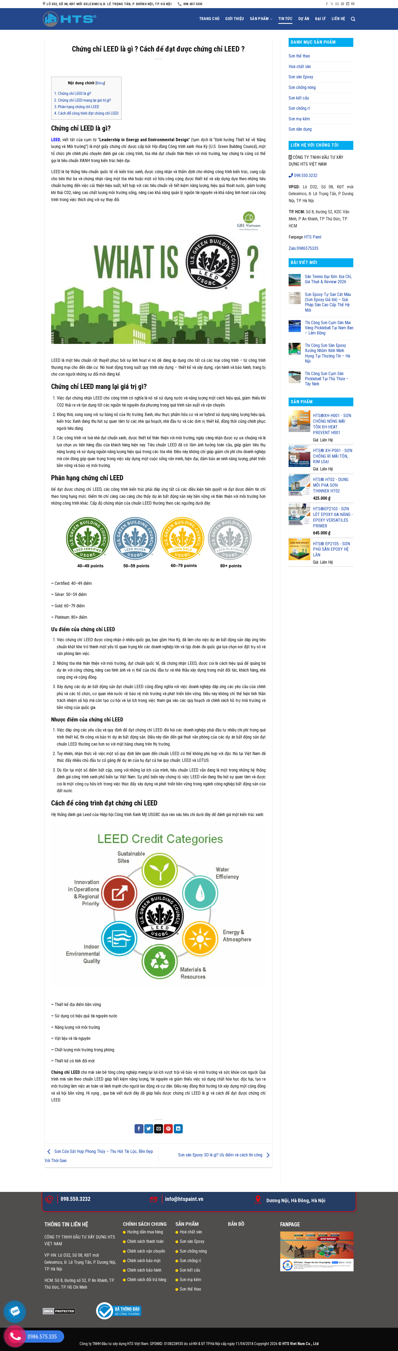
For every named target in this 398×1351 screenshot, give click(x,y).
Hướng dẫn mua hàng (145, 1231)
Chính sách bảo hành (144, 1270)
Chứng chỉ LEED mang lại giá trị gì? (82, 100)
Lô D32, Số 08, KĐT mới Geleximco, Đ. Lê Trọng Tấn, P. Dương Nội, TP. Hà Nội (80, 1262)
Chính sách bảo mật (144, 1260)
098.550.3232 (305, 175)
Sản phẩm (259, 19)
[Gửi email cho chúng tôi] (337, 4)
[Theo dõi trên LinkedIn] (347, 4)
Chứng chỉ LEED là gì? (72, 93)
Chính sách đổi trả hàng (147, 1279)
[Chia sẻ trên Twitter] (148, 1128)
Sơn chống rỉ (299, 108)
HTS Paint (312, 237)
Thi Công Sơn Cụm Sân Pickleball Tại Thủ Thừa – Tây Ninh (326, 378)
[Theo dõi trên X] (332, 4)
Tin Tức (285, 19)
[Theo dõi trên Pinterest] (342, 4)
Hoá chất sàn (300, 66)
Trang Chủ (209, 19)
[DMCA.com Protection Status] (59, 1310)
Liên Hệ (338, 19)
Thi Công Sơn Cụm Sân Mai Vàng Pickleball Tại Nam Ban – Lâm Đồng (329, 328)
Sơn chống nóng (302, 87)
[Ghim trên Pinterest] (168, 1128)
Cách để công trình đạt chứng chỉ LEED (86, 113)
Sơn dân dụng (300, 129)
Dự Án (303, 19)
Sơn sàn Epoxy (301, 76)
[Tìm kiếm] (353, 19)
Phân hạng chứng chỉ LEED (76, 106)
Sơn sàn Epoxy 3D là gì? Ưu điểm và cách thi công (220, 1155)
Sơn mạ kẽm (299, 118)
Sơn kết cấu (299, 98)
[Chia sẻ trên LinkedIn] (178, 1128)
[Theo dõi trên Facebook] (326, 4)
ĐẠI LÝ (320, 19)
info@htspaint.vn (184, 1199)
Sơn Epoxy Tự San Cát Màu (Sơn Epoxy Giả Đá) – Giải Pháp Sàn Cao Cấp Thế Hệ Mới (328, 302)
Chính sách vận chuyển (146, 1251)
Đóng (100, 83)
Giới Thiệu (234, 19)
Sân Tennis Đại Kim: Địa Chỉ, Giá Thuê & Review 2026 (328, 279)
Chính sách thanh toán (145, 1241)
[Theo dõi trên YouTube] (352, 4)
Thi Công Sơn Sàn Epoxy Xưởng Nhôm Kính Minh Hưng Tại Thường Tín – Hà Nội (327, 353)
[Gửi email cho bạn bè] (158, 1128)
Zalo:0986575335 (303, 248)
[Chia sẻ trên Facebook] (139, 1128)
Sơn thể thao (299, 56)
